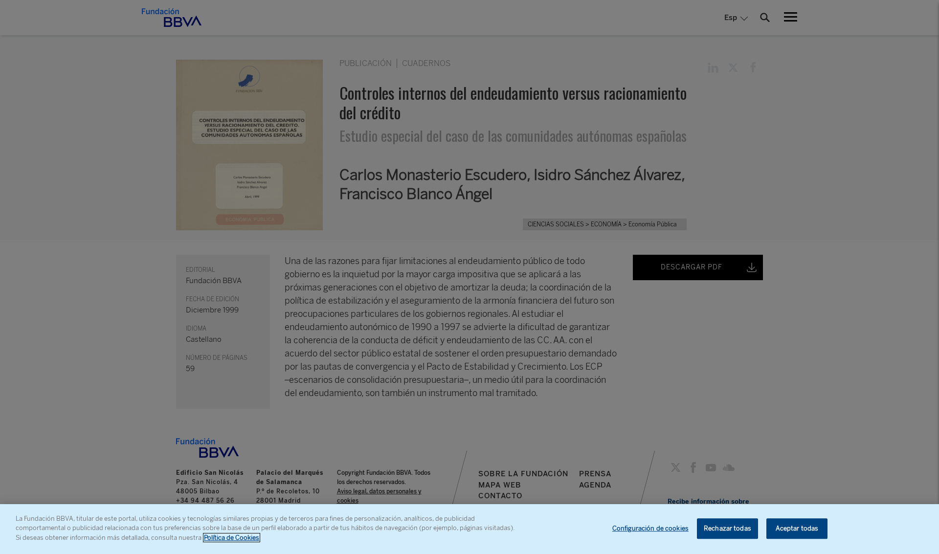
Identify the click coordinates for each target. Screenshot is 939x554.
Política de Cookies (231, 537)
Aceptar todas (797, 528)
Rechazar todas (727, 528)
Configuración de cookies (650, 528)
